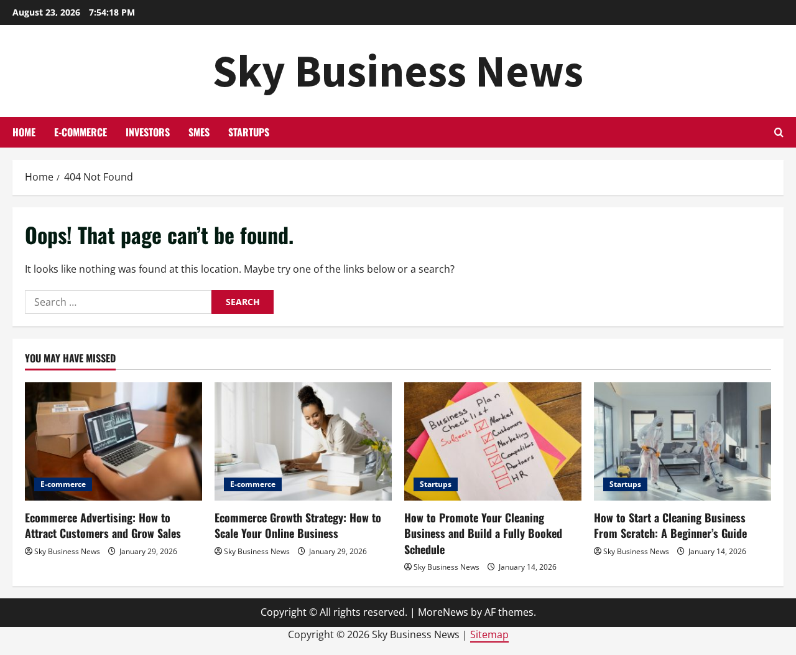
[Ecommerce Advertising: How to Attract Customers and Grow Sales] (113, 441)
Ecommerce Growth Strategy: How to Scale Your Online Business (298, 525)
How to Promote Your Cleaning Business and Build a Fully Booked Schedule (483, 533)
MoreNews (443, 612)
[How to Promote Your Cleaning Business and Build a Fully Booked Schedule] (492, 441)
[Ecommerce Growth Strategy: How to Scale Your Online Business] (303, 441)
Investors (148, 132)
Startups (248, 132)
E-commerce (80, 132)
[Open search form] (779, 132)
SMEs (199, 132)
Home (23, 132)
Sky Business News (398, 70)
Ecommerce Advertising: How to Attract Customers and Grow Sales (103, 525)
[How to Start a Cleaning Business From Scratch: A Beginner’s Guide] (682, 441)
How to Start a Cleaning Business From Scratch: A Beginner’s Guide (670, 525)
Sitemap (489, 634)
